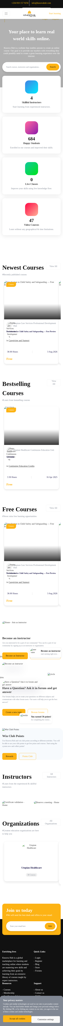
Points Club (27, 756)
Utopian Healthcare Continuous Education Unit (33, 450)
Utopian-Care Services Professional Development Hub (34, 324)
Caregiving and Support (19, 340)
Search (53, 67)
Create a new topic (14, 712)
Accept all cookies (17, 1019)
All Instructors (51, 775)
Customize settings (46, 1019)
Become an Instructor (15, 656)
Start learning (55, 13)
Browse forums (37, 712)
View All (53, 266)
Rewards (9, 756)
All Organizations (51, 822)
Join (50, 926)
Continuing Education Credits (21, 466)
